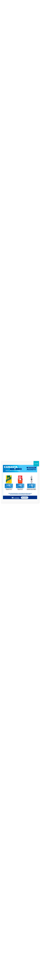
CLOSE (36, 463)
